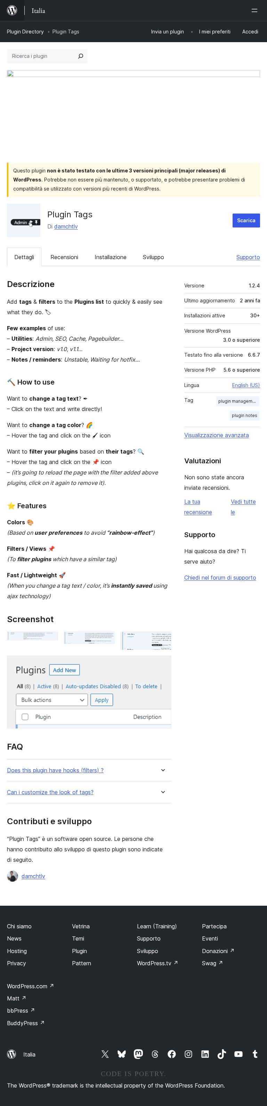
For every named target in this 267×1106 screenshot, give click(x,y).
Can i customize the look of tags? (50, 792)
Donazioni (218, 951)
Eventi (210, 938)
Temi (78, 938)
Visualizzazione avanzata (216, 435)
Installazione (111, 257)
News (14, 938)
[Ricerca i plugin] (81, 56)
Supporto (248, 257)
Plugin (79, 951)
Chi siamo (19, 926)
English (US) (246, 385)
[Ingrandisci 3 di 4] (162, 640)
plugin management (238, 401)
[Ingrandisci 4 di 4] (162, 665)
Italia (29, 1054)
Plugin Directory (25, 31)
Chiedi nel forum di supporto (220, 577)
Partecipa (214, 926)
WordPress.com (30, 986)
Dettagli (24, 257)
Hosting (17, 951)
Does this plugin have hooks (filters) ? (55, 770)
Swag (212, 963)
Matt (16, 998)
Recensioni (64, 257)
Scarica (246, 220)
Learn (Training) (157, 926)
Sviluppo (153, 257)
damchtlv (66, 226)
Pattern (81, 963)
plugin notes (244, 415)
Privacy (16, 963)
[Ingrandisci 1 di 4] (48, 640)
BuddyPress (26, 1023)
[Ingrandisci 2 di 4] (105, 640)
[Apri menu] (256, 10)
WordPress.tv (157, 963)
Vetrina (81, 926)
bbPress (21, 1010)
